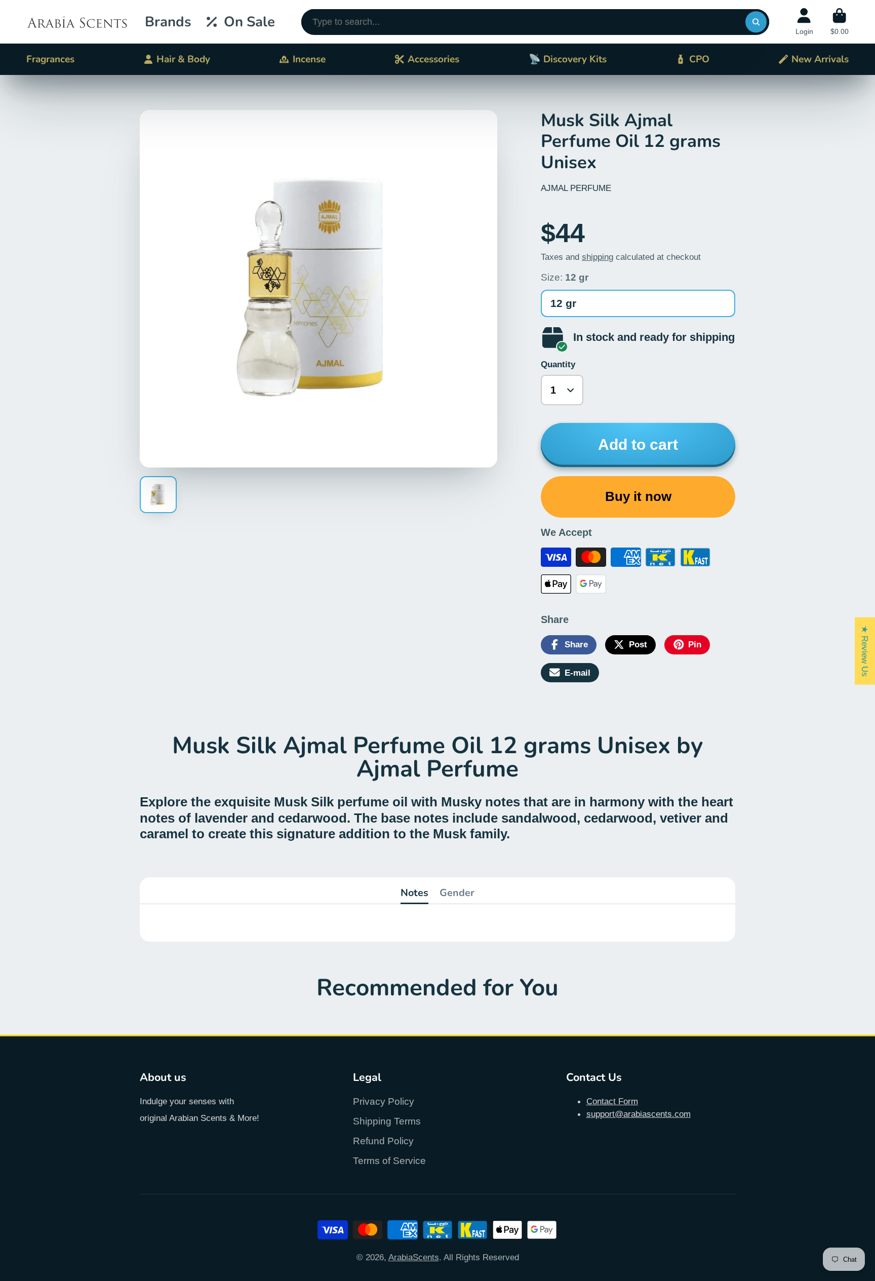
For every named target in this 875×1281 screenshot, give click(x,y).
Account (804, 21)
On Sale (249, 21)
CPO (699, 59)
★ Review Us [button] (865, 650)
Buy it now (638, 496)
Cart (839, 21)
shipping (597, 257)
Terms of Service (389, 1160)
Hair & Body (183, 59)
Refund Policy (383, 1141)
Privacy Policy (383, 1101)
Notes (414, 893)
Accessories (433, 59)
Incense (309, 59)
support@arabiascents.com (638, 1114)
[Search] (755, 22)
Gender (457, 893)
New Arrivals (820, 59)
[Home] (77, 22)
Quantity (558, 364)
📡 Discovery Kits (568, 59)
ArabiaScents (413, 1257)
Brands (168, 21)
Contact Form (612, 1101)
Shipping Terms (387, 1121)
